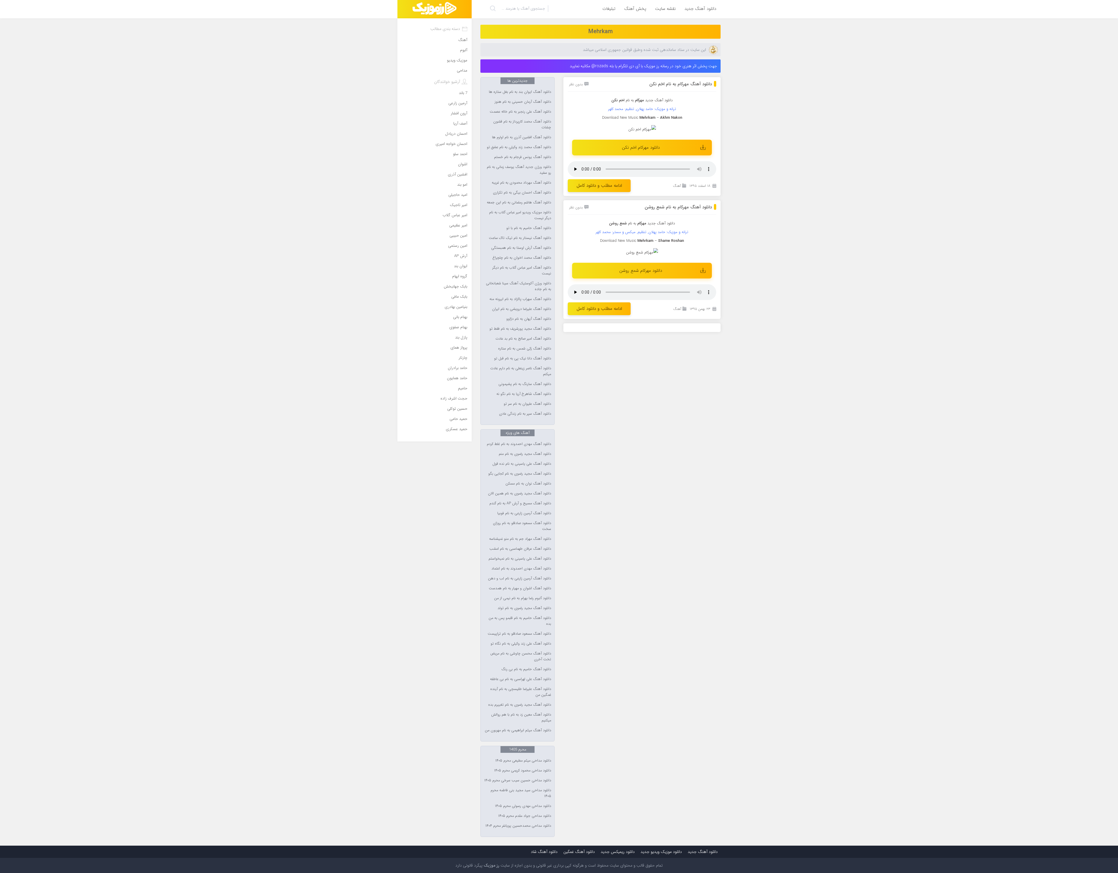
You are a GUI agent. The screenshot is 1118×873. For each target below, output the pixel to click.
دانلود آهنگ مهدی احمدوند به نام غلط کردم (519, 444)
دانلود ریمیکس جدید (618, 852)
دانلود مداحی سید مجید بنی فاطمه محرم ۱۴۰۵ (521, 793)
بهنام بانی (460, 317)
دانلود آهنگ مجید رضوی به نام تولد (524, 608)
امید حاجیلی (457, 195)
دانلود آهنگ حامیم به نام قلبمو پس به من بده (520, 621)
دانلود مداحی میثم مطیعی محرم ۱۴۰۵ (523, 761)
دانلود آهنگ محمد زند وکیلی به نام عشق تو (519, 147)
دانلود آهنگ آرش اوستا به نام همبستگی (521, 248)
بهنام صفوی (458, 327)
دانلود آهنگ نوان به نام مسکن (528, 484)
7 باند (463, 93)
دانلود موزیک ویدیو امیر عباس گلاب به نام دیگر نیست (520, 215)
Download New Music (620, 118)
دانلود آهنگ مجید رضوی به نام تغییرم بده (519, 705)
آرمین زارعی (457, 103)
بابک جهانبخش (455, 286)
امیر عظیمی (458, 225)
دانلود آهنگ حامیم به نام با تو (528, 228)
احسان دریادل (456, 134)
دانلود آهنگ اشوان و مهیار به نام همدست (520, 588)
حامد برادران (457, 368)
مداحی (462, 71)
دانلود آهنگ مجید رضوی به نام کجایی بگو (519, 474)
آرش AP (460, 256)
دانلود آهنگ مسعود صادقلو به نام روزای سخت (522, 526)
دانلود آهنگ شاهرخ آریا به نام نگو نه (523, 394)
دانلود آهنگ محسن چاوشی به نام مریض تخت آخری (520, 656)
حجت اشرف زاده (454, 398)
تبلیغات (608, 8)
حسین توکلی (457, 409)
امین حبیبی (458, 236)
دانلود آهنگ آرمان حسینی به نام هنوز (523, 102)
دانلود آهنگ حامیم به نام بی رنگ (526, 669)
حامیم (462, 388)
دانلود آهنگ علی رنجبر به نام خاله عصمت (520, 112)
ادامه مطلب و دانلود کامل (599, 185)
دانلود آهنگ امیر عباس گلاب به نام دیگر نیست (521, 270)
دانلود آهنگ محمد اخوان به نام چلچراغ (521, 258)
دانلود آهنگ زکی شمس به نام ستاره (524, 349)
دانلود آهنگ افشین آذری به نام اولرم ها (521, 137)
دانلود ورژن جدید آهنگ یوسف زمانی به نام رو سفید (519, 170)
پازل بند (461, 337)
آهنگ (677, 186)
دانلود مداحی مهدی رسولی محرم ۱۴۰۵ (523, 806)
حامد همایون (457, 378)
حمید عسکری (456, 429)
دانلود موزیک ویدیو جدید (661, 852)
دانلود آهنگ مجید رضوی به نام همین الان (519, 493)
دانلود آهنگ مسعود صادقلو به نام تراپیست (519, 634)
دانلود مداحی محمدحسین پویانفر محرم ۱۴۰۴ (518, 826)
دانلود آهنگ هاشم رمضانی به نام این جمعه (519, 202)
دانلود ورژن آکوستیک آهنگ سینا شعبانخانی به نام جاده (518, 286)
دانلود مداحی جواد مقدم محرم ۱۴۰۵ (524, 816)
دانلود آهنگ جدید (700, 8)
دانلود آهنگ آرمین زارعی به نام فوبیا (524, 513)
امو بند (462, 185)
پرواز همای (458, 348)
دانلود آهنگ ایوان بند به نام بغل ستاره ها (520, 92)
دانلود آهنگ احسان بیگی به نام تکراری (522, 193)
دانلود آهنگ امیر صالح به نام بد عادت (523, 339)
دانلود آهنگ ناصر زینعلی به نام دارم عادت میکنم (520, 371)
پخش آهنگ (635, 8)
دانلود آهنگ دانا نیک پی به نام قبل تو (522, 358)
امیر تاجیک (458, 205)
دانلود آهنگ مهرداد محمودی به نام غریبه (521, 183)
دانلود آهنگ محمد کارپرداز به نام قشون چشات (522, 124)
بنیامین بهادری (456, 307)
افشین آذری (457, 174)
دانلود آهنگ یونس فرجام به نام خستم (522, 157)
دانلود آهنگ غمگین (579, 852)
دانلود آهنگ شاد (544, 852)
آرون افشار (459, 113)
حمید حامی (458, 419)
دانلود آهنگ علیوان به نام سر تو (527, 404)
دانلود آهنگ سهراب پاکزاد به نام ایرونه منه (520, 299)
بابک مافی (459, 297)
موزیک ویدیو (457, 60)
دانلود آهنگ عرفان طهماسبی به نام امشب (520, 549)
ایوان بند (460, 266)
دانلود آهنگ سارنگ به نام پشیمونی (524, 384)
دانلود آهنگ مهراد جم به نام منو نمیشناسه (520, 539)
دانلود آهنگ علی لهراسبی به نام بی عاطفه (520, 679)
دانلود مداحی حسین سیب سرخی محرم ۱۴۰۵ (517, 780)
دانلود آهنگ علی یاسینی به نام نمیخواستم (520, 559)
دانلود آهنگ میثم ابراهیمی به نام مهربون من (518, 730)
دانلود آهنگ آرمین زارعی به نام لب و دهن (519, 578)
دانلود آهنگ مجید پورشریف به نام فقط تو (520, 329)
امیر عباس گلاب (455, 215)
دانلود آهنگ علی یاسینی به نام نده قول (521, 464)
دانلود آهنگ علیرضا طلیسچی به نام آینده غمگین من (520, 692)
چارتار (463, 358)
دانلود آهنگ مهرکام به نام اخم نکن (680, 84)
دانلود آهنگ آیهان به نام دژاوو (528, 319)
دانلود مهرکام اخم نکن (641, 147)
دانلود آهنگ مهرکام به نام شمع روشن (678, 207)
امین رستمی (457, 246)
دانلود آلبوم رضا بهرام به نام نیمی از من (522, 598)
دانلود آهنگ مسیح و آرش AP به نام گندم (520, 503)
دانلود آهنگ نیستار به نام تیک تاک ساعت (520, 238)
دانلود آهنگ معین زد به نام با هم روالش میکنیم (521, 717)
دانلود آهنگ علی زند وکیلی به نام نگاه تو (521, 644)
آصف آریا (460, 123)
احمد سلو (460, 154)
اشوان (462, 164)
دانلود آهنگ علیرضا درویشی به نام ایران (521, 309)
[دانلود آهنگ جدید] (434, 9)
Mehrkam (600, 31)
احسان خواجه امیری (451, 144)
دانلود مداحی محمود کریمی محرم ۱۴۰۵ (522, 770)
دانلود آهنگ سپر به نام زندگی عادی (525, 414)
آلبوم (463, 50)
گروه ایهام (459, 276)
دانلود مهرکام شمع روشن (640, 270)
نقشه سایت (665, 8)
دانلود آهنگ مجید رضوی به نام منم (525, 454)
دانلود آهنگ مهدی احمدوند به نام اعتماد (521, 569)
